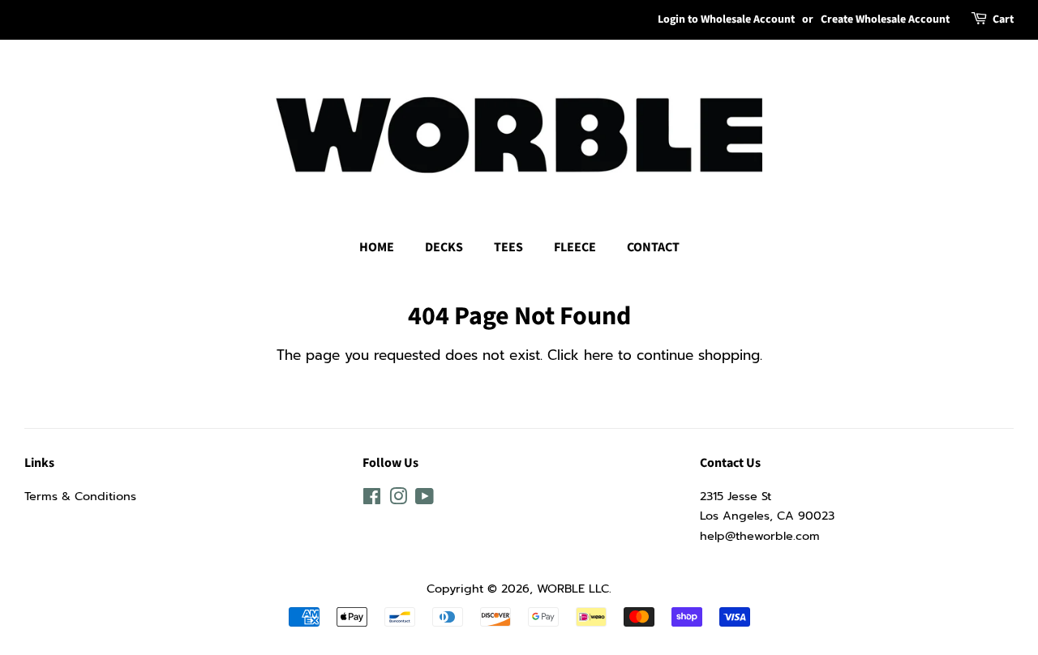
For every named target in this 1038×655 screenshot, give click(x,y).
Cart (1003, 19)
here (598, 355)
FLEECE (575, 247)
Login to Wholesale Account (726, 19)
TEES (508, 247)
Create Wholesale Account (885, 19)
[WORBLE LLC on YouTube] (424, 499)
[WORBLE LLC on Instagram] (398, 499)
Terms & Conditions (80, 496)
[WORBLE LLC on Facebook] (371, 499)
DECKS (444, 247)
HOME (376, 247)
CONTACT (653, 247)
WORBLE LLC (573, 588)
